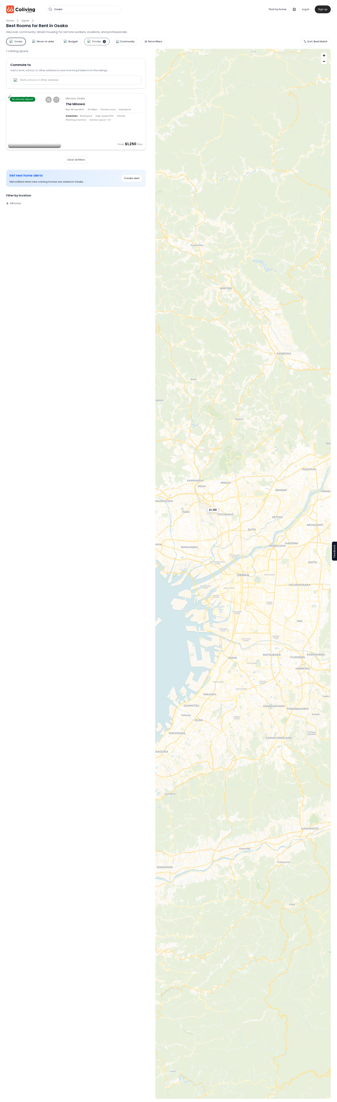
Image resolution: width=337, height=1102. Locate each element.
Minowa (15, 203)
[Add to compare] (48, 100)
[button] (214, 509)
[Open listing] (104, 121)
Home (10, 20)
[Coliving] (20, 9)
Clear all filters (76, 159)
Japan (25, 20)
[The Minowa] (34, 121)
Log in (305, 9)
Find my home (277, 9)
